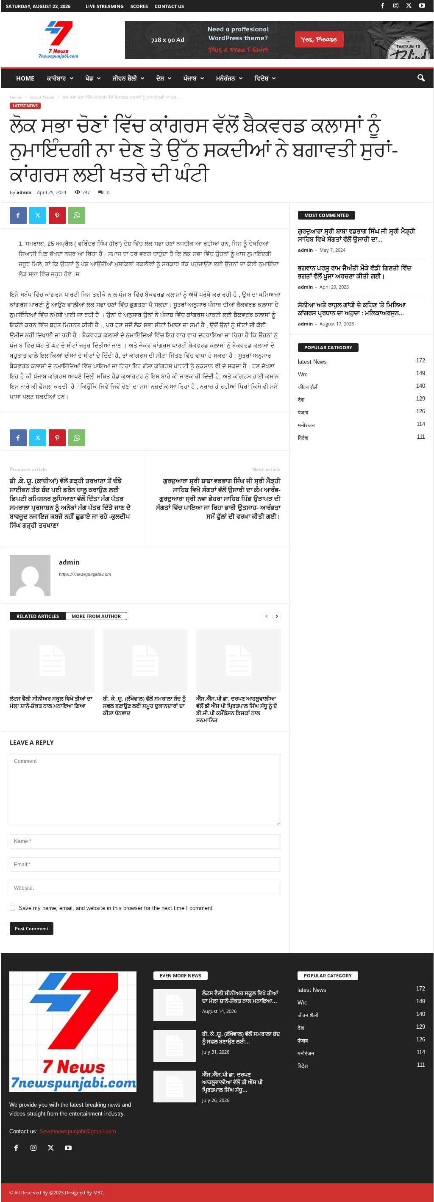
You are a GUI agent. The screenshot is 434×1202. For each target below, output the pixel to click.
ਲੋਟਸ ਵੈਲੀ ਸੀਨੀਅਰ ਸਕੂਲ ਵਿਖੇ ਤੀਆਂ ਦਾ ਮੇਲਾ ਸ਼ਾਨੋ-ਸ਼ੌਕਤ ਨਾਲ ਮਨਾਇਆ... (240, 996)
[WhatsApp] (76, 215)
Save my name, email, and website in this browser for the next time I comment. (116, 908)
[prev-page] (266, 616)
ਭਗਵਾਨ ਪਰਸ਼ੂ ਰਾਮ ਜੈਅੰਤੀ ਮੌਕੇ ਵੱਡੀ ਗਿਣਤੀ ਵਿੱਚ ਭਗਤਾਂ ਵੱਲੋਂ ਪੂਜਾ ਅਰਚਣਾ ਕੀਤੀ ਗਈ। (354, 272)
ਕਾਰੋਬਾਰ (56, 78)
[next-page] (277, 616)
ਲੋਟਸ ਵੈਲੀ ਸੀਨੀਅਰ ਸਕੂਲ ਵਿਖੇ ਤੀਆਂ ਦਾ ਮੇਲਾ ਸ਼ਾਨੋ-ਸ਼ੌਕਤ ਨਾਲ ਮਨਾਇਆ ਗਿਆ (51, 702)
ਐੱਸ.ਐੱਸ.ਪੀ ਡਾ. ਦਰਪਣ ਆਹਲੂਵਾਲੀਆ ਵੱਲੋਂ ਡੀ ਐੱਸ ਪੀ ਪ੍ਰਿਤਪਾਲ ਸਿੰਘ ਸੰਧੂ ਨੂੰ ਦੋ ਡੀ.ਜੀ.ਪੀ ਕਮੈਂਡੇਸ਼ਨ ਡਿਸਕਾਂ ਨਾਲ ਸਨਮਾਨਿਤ (236, 709)
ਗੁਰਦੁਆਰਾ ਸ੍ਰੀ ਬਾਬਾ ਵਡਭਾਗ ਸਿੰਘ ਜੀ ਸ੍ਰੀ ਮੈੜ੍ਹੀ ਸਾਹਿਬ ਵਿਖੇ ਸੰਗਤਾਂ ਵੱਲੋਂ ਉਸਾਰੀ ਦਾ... (356, 235)
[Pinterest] (57, 215)
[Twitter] (409, 6)
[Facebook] (383, 6)
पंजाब (303, 412)
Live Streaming (105, 6)
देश (301, 400)
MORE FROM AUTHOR (96, 616)
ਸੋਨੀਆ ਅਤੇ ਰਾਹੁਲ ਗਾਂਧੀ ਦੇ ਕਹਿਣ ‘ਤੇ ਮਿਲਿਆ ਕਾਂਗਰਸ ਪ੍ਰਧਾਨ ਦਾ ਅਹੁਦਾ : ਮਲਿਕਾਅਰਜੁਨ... (352, 308)
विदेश (303, 438)
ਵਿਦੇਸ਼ (261, 78)
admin (24, 192)
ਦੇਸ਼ (160, 78)
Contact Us (169, 6)
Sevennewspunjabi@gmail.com (77, 1131)
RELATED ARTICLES (38, 616)
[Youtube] (422, 6)
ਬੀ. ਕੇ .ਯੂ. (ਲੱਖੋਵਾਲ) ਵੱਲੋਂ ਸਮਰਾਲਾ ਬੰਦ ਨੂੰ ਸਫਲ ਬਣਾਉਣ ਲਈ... (241, 1037)
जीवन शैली (308, 387)
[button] (421, 78)
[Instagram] (396, 6)
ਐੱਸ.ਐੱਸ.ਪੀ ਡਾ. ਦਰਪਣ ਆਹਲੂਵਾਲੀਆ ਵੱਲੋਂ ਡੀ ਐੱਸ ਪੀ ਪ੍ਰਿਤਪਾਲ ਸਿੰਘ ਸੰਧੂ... (232, 1082)
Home (25, 78)
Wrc (303, 374)
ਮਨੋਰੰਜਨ (225, 78)
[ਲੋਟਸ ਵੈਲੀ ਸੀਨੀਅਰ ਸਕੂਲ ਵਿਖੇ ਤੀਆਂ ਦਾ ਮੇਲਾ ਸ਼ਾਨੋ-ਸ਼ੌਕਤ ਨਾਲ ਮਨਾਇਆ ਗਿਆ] (52, 661)
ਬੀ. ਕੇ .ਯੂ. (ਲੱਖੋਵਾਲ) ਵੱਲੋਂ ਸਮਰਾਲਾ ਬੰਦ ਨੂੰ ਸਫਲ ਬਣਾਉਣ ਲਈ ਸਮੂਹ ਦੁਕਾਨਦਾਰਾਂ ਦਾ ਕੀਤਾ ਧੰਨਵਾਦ (144, 706)
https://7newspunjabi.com (85, 574)
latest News (42, 97)
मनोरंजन (306, 425)
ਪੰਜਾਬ (190, 78)
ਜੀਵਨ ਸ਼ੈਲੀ (125, 78)
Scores (139, 6)
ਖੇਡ (89, 78)
